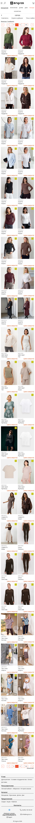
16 (20, 25)
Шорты (3, 670)
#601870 (4, 546)
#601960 (20, 485)
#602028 (4, 170)
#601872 (4, 515)
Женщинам (17, 15)
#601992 (20, 353)
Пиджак (3, 456)
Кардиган (4, 53)
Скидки (3, 802)
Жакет (20, 519)
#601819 (4, 667)
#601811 (20, 727)
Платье (3, 324)
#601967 (4, 452)
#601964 (20, 452)
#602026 (4, 200)
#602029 (20, 140)
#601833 (4, 576)
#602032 (4, 110)
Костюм (3, 640)
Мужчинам (12, 795)
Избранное (16, 789)
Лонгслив (4, 357)
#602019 (20, 290)
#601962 (4, 485)
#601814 (20, 697)
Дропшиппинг (5, 779)
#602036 (20, 50)
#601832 (20, 576)
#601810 (4, 757)
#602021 (20, 260)
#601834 (20, 546)
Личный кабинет (6, 789)
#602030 (4, 140)
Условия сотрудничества (19, 779)
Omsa (20, 547)
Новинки (14, 802)
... (10, 25)
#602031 (20, 110)
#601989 (4, 386)
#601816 (4, 697)
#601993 (4, 353)
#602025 (20, 200)
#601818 (20, 667)
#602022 (4, 260)
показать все (30, 768)
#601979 (20, 419)
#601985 (4, 419)
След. (32, 24)
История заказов (26, 789)
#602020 (4, 290)
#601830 (20, 606)
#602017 (20, 320)
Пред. (2, 24)
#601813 (4, 727)
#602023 (20, 230)
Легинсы (21, 549)
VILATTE (3, 52)
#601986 (20, 386)
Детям (19, 795)
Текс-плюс (4, 638)
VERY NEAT (4, 355)
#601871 (20, 515)
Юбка (3, 549)
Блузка (3, 143)
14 (13, 25)
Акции (8, 802)
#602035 (4, 80)
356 (26, 25)
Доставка (4, 782)
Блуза (20, 390)
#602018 (4, 320)
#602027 (20, 170)
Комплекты (4, 18)
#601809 (20, 757)
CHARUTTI (4, 517)
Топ (19, 357)
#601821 (4, 636)
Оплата (30, 779)
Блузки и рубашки (17, 18)
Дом (23, 795)
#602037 (4, 50)
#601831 (4, 606)
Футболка (4, 423)
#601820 (20, 636)
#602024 (4, 230)
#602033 (20, 80)
